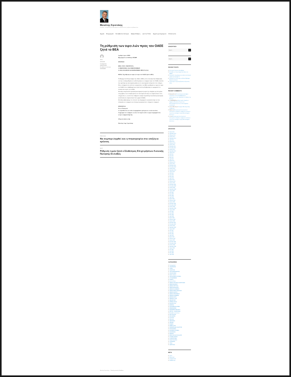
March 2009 (171, 198)
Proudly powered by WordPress (117, 370)
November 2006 (172, 243)
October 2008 (172, 206)
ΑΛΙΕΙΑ (171, 268)
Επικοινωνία (172, 34)
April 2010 (171, 178)
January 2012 (172, 144)
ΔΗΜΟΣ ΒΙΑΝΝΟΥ (173, 284)
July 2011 (171, 154)
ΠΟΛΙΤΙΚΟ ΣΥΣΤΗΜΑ (174, 330)
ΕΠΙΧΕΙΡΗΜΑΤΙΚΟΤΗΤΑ (174, 309)
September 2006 (172, 246)
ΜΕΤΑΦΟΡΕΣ (172, 316)
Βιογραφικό (109, 34)
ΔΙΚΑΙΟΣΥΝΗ (172, 300)
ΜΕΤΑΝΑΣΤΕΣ (172, 314)
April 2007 (171, 235)
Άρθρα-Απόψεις (135, 34)
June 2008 (171, 213)
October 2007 (172, 225)
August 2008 (172, 209)
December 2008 (172, 203)
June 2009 (171, 194)
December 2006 (172, 241)
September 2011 (172, 151)
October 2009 (172, 187)
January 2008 (172, 221)
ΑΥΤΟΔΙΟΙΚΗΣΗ (173, 278)
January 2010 (172, 182)
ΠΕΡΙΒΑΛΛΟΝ (172, 325)
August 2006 (172, 248)
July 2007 (171, 230)
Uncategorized (103, 63)
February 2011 (172, 162)
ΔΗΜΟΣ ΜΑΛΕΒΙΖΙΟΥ (174, 289)
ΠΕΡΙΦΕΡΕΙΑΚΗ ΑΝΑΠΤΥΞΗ (175, 327)
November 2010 (172, 166)
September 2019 (172, 133)
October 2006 (172, 244)
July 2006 (171, 249)
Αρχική (102, 34)
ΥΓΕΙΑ (170, 343)
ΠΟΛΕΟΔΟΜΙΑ (172, 328)
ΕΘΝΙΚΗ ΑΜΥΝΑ (173, 301)
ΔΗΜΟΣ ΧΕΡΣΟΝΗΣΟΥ (174, 293)
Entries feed (171, 357)
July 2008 (171, 211)
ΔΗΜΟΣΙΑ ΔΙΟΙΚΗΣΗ (174, 295)
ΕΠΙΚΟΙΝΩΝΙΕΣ (172, 308)
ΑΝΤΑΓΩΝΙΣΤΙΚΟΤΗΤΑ (174, 271)
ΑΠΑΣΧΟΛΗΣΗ (103, 65)
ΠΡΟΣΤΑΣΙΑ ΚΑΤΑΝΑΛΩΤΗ (175, 335)
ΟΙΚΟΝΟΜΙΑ (103, 68)
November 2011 (172, 147)
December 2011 (172, 146)
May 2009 (171, 195)
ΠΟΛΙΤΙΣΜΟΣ (172, 332)
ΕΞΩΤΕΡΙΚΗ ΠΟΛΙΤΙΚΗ (174, 306)
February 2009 (172, 200)
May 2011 (171, 157)
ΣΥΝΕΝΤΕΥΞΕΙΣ (173, 338)
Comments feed (172, 358)
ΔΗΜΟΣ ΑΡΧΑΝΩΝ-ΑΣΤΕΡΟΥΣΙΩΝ (177, 282)
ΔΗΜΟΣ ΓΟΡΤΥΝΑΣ (173, 285)
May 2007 (171, 233)
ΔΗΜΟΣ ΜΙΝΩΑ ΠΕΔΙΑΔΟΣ (175, 290)
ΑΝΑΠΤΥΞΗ (172, 270)
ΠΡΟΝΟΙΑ (171, 333)
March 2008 (171, 217)
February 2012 (172, 143)
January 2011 (172, 163)
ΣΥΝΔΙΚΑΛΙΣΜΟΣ (173, 336)
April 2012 (171, 139)
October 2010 (172, 168)
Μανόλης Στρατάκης (111, 24)
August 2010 (172, 171)
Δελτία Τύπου (147, 34)
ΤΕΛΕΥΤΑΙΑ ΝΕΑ (173, 340)
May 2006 (171, 252)
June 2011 (171, 155)
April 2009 (171, 197)
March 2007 (171, 236)
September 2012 (172, 138)
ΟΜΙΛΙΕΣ (171, 322)
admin (101, 59)
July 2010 (171, 173)
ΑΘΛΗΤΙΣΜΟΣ (172, 266)
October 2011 (172, 149)
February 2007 (172, 238)
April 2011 (171, 159)
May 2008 (171, 214)
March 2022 (171, 132)
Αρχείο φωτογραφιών (159, 34)
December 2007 (172, 222)
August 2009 (172, 190)
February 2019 (172, 135)
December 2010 (172, 165)
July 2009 (171, 192)
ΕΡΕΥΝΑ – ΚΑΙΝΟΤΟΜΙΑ (174, 311)
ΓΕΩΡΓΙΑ (171, 279)
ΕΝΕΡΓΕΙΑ (171, 305)
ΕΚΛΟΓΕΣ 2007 (172, 303)
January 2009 (172, 201)
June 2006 (171, 251)
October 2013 (172, 136)
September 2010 (172, 170)
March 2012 (171, 141)
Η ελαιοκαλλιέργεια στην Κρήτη (176, 70)
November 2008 (172, 205)
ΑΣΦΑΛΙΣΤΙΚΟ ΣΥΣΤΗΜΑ (175, 276)
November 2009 (172, 186)
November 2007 (172, 224)
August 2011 (172, 152)
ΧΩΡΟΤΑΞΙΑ (172, 344)
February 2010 (172, 181)
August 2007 (172, 228)
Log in (170, 355)
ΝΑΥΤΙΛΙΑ (171, 317)
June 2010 (171, 174)
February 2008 (172, 219)
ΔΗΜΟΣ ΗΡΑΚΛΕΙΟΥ (174, 287)
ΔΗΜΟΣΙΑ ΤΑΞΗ (173, 298)
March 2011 (171, 160)
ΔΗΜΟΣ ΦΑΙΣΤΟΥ (173, 292)
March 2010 (171, 179)
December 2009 (172, 184)
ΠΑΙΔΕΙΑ (171, 324)
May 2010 (171, 176)
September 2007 (172, 227)
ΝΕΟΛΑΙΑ (171, 319)
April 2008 (171, 216)
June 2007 (171, 232)
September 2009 (172, 189)
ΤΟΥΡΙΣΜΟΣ (172, 341)
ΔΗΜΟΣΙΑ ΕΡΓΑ (173, 297)
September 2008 (172, 208)
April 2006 (171, 254)
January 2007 (172, 240)
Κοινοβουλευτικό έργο (122, 34)
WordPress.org (172, 360)
